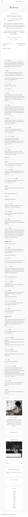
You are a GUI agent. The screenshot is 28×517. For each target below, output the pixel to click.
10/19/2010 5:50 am (9, 334)
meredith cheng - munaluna (10, 178)
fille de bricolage (8, 136)
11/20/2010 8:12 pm (9, 378)
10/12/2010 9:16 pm (9, 264)
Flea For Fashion (8, 349)
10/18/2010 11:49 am (9, 327)
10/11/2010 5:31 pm (9, 201)
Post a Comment (6, 397)
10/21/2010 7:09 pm (9, 346)
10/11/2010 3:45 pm (9, 183)
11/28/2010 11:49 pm (9, 394)
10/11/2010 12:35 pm (9, 159)
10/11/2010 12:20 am (9, 90)
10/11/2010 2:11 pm (9, 175)
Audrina (6, 308)
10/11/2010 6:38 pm (9, 208)
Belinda (6, 359)
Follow (14, 482)
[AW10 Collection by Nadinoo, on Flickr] (8, 19)
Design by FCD (12, 514)
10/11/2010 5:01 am (9, 115)
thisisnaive (7, 211)
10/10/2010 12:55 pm (9, 68)
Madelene (7, 127)
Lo (5, 186)
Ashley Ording (7, 266)
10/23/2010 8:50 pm (9, 357)
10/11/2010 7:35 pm (9, 216)
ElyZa (6, 118)
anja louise (7, 228)
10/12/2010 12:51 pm (9, 245)
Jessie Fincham (8, 169)
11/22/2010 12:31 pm (9, 387)
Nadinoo (6, 149)
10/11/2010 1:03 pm (9, 166)
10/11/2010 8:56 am (9, 124)
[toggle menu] (2, 1)
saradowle (7, 290)
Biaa (5, 389)
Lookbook (16, 39)
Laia (5, 70)
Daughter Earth (8, 281)
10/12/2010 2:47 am (9, 238)
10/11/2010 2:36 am (9, 102)
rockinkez (7, 380)
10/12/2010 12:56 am (9, 225)
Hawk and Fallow (8, 337)
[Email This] (8, 37)
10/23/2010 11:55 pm (9, 363)
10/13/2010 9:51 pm (9, 298)
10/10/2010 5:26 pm (9, 81)
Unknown (6, 60)
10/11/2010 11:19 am (9, 147)
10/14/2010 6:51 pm (9, 313)
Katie (6, 93)
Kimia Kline (7, 329)
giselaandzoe (7, 203)
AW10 (11, 39)
